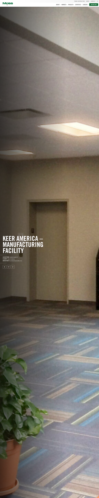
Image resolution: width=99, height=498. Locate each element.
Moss (8, 4)
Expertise (77, 5)
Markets (63, 5)
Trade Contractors (79, 1)
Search (97, 1)
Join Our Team (94, 4)
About (57, 5)
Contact (93, 1)
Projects (70, 5)
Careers (84, 5)
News (87, 1)
